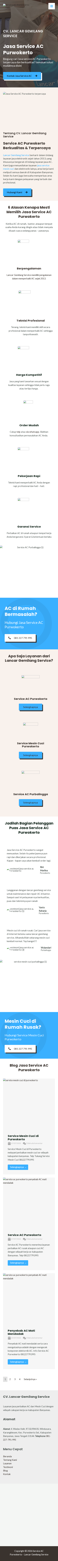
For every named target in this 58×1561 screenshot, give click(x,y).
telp (18, 432)
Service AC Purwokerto (24, 1235)
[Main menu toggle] (51, 6)
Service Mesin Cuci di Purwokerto (23, 1137)
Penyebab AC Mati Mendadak (21, 1332)
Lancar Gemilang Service (16, 155)
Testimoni (8, 1467)
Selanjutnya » (30, 1379)
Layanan (7, 1463)
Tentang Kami (10, 1460)
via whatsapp (32, 432)
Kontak (7, 1474)
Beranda (7, 1456)
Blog (5, 1470)
